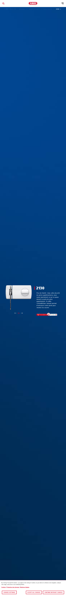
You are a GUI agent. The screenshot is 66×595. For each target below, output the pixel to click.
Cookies (3, 587)
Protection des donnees (13, 587)
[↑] (15, 313)
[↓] (22, 313)
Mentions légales (24, 587)
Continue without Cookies (53, 592)
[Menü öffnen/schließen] (62, 3)
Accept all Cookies (34, 592)
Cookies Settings (9, 592)
